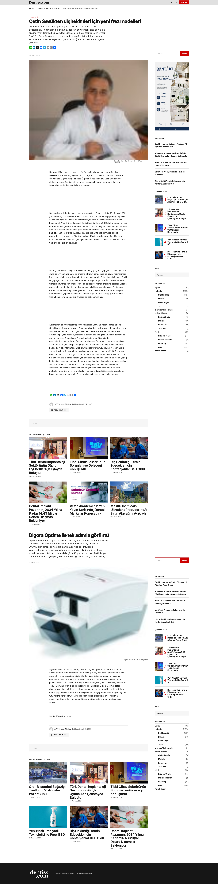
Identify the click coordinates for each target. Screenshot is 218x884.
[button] (172, 2)
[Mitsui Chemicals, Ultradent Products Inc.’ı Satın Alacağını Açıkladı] (129, 492)
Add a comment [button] (60, 410)
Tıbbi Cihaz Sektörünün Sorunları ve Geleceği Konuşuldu (177, 228)
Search (184, 53)
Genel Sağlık (163, 303)
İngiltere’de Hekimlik (163, 310)
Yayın (160, 306)
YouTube (162, 329)
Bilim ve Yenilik (164, 336)
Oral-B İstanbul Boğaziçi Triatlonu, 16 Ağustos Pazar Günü (177, 199)
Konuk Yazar (160, 351)
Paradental (163, 325)
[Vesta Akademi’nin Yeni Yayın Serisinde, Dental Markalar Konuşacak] (89, 492)
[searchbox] (167, 53)
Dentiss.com (39, 2)
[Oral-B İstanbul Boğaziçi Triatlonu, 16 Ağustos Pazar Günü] (159, 199)
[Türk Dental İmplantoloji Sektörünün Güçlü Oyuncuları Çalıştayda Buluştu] (48, 448)
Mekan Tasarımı (165, 340)
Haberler (158, 291)
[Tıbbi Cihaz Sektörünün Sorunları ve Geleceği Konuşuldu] (89, 448)
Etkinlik (161, 299)
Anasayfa (32, 8)
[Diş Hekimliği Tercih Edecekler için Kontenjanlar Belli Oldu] (129, 448)
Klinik (157, 332)
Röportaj (162, 344)
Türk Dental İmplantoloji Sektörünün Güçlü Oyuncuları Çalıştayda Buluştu (176, 214)
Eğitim (157, 288)
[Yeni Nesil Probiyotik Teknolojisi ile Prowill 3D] (159, 242)
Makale (161, 321)
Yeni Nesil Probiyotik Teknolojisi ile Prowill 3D (177, 242)
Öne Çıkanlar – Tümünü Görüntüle (49, 8)
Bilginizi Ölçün (164, 317)
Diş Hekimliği (34, 17)
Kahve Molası (161, 313)
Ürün (160, 347)
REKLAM (184, 2)
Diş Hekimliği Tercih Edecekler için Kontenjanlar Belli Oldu (177, 255)
